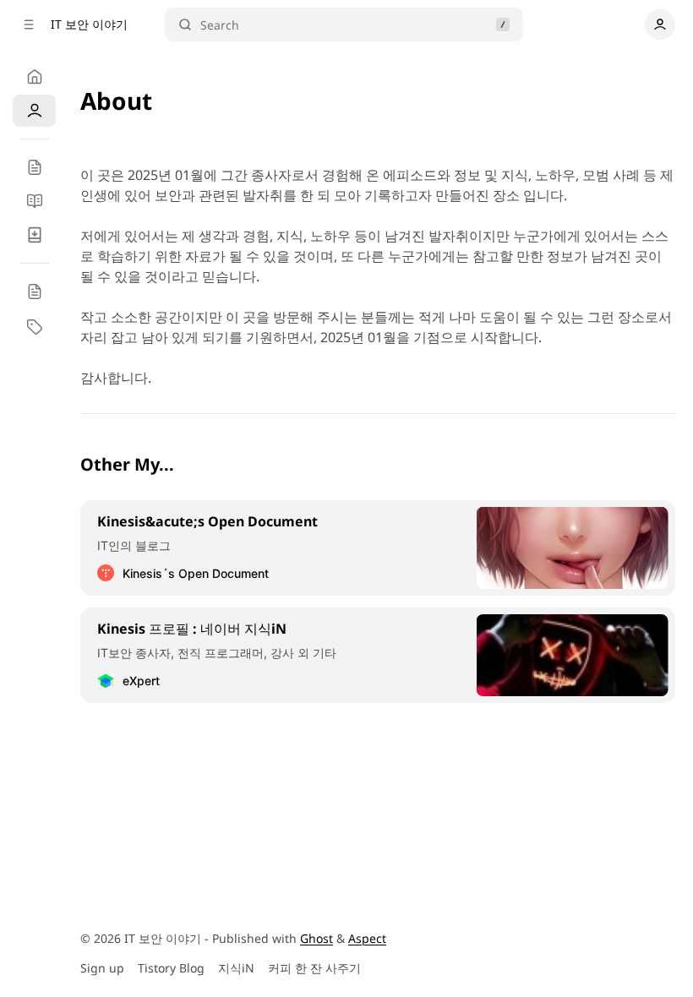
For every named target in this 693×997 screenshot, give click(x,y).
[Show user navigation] (660, 24)
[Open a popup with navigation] (29, 24)
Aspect (367, 938)
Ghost (316, 938)
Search (219, 25)
